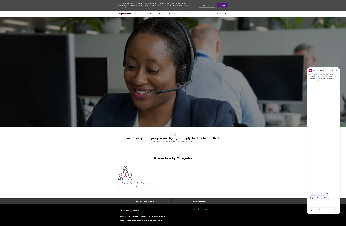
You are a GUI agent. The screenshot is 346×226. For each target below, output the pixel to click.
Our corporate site (188, 13)
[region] (323, 140)
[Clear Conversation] (330, 70)
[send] (335, 210)
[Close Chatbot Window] (337, 70)
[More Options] (311, 210)
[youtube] (206, 209)
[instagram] (194, 209)
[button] (207, 5)
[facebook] (198, 209)
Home (135, 13)
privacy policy (318, 78)
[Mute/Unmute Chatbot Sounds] (333, 70)
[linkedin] (202, 209)
